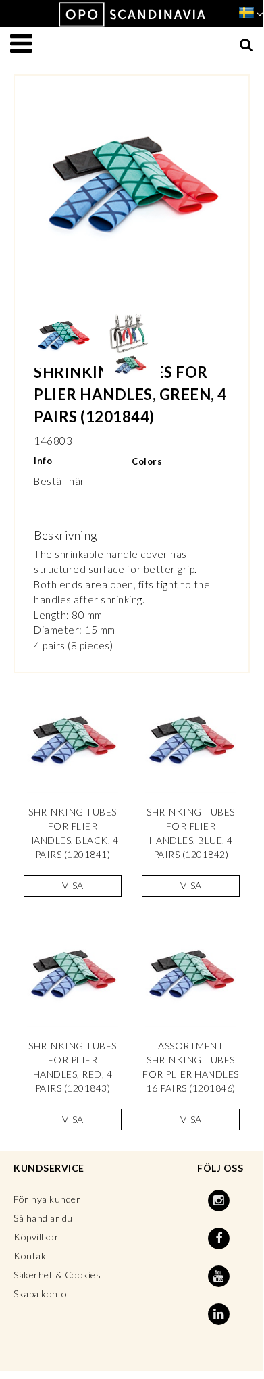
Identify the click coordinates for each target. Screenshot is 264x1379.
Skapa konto (41, 1293)
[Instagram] (220, 1200)
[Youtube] (220, 1276)
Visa (73, 885)
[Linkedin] (220, 1314)
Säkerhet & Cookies (57, 1274)
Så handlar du (43, 1218)
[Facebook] (220, 1238)
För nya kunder (47, 1199)
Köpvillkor (36, 1237)
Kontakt (32, 1255)
